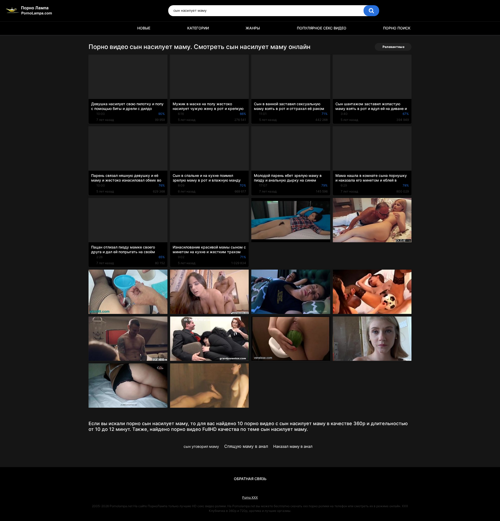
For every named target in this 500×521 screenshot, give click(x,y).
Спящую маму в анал (246, 446)
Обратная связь (250, 478)
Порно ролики (95, 28)
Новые (143, 28)
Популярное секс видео (321, 28)
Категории (198, 28)
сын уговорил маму (201, 446)
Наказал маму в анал (292, 446)
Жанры (253, 28)
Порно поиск (396, 28)
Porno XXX (250, 497)
